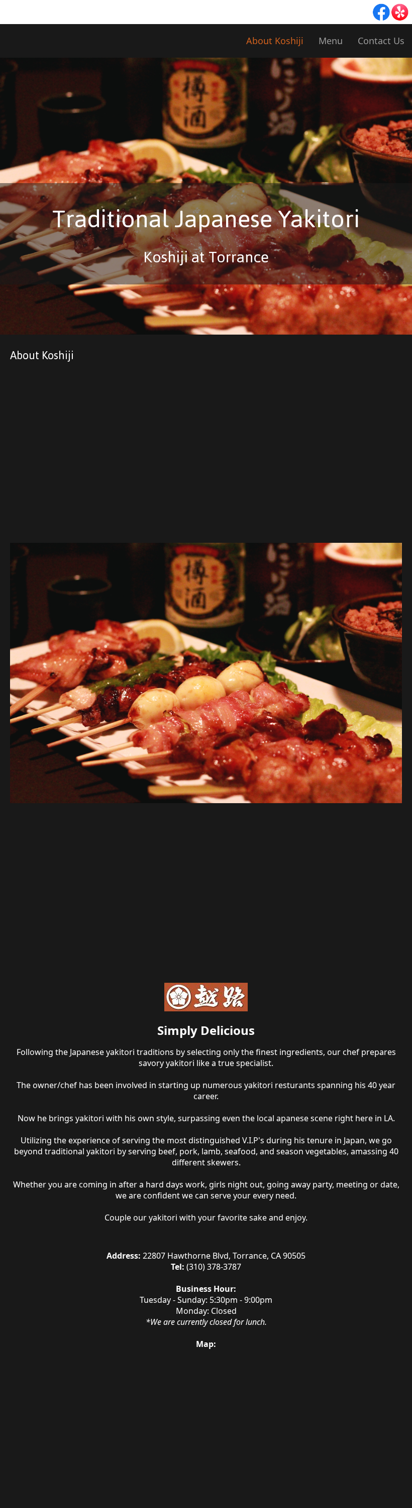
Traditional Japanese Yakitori (206, 219)
